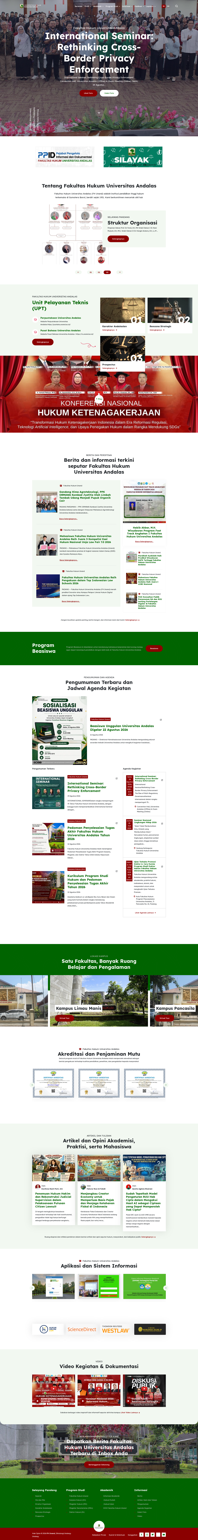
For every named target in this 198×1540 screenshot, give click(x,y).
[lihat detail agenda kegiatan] (162, 780)
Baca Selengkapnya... (68, 519)
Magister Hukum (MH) (78, 1504)
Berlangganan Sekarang (99, 1465)
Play (100, 399)
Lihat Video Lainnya (129, 1412)
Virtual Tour (65, 1018)
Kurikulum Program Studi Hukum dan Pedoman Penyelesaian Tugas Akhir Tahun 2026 (87, 881)
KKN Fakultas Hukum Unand (114, 1508)
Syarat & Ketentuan (117, 1535)
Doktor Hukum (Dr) (76, 1512)
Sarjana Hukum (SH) (77, 1500)
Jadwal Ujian (108, 1504)
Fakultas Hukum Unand (78, 1496)
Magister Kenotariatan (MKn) (81, 1508)
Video (139, 1516)
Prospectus (39, 1516)
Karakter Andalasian (43, 1508)
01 (91, 272)
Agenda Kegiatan (144, 1508)
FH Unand (51, 1533)
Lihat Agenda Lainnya (144, 913)
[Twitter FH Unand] (153, 1535)
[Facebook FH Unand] (141, 1535)
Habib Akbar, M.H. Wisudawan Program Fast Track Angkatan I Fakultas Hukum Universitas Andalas (144, 532)
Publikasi (138, 6)
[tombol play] (37, 1401)
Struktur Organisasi (43, 1504)
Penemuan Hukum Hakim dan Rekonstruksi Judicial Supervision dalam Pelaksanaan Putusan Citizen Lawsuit (53, 1200)
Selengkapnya (118, 239)
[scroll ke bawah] (99, 113)
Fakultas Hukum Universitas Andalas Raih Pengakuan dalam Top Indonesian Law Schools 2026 (89, 580)
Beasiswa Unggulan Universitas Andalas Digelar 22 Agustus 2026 (122, 728)
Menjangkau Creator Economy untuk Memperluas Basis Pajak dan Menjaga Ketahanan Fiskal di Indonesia (97, 1200)
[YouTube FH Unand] (164, 1535)
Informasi (126, 6)
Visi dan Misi (40, 1500)
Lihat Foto (88, 93)
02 (99, 272)
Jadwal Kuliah (109, 1500)
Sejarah (38, 1496)
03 (107, 272)
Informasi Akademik (111, 1496)
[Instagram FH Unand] (147, 1535)
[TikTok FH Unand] (158, 1535)
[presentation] (119, 272)
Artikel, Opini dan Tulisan (147, 1500)
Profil (87, 6)
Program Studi (112, 6)
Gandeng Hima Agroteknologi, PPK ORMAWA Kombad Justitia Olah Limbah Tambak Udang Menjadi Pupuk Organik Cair (85, 496)
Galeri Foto (109, 93)
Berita (139, 1496)
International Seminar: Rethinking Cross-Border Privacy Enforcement (86, 787)
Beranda (78, 6)
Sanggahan (132, 1535)
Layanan (150, 6)
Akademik (97, 6)
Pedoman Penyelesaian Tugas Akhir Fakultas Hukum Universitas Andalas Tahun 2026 (91, 833)
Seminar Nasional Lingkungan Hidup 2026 (145, 821)
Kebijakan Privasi (99, 1535)
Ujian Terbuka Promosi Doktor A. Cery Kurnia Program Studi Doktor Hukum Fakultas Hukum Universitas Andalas (145, 866)
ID (164, 6)
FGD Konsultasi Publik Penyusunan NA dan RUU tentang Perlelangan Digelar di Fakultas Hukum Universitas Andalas (150, 602)
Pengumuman (142, 1504)
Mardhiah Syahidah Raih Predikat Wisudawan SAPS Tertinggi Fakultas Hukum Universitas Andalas (149, 560)
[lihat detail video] (72, 1400)
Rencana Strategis (42, 1512)
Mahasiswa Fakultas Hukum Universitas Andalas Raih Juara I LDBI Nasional (148, 580)
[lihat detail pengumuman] (161, 720)
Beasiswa (154, 648)
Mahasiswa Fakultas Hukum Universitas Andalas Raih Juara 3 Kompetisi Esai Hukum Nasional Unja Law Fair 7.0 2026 (85, 539)
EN (168, 6)
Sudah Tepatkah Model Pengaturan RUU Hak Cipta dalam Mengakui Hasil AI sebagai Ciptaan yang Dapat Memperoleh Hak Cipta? (143, 1201)
